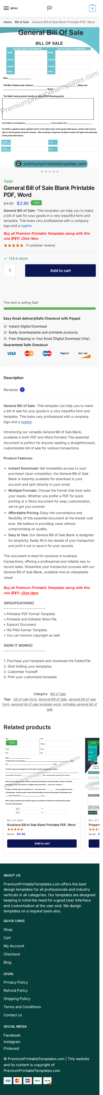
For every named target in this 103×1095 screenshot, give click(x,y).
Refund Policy (16, 990)
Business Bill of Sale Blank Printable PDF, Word (41, 825)
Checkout (12, 954)
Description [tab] (13, 377)
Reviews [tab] (13, 389)
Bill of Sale (22, 22)
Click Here (29, 238)
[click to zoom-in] (49, 97)
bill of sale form (25, 699)
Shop (8, 929)
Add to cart (60, 270)
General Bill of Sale (53, 699)
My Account (14, 946)
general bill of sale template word (36, 704)
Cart (7, 937)
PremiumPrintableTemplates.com (36, 1058)
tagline (26, 226)
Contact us (13, 1015)
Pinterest (11, 1048)
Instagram (12, 1041)
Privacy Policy (16, 982)
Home (8, 22)
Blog (7, 962)
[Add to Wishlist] (70, 743)
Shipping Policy (17, 998)
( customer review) (40, 245)
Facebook (12, 1035)
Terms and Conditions (22, 1007)
